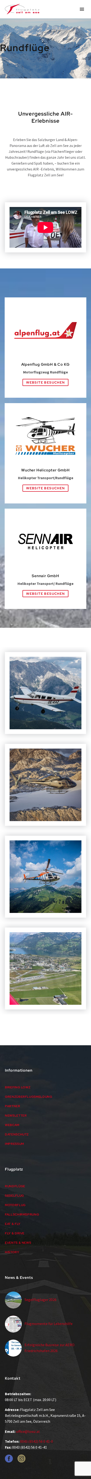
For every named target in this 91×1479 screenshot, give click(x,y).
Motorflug (15, 1205)
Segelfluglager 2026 (40, 1299)
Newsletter (16, 1116)
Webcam (12, 1125)
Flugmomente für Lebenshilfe (48, 1323)
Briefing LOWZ (17, 1087)
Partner (12, 1106)
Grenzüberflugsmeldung (28, 1097)
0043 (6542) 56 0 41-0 (36, 1441)
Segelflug (14, 1196)
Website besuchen (45, 382)
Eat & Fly (13, 1224)
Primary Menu (82, 9)
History (12, 1252)
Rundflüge (15, 1186)
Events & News (18, 1243)
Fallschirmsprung (22, 1214)
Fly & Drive (14, 1233)
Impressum (14, 1144)
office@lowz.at (28, 1431)
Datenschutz (17, 1134)
